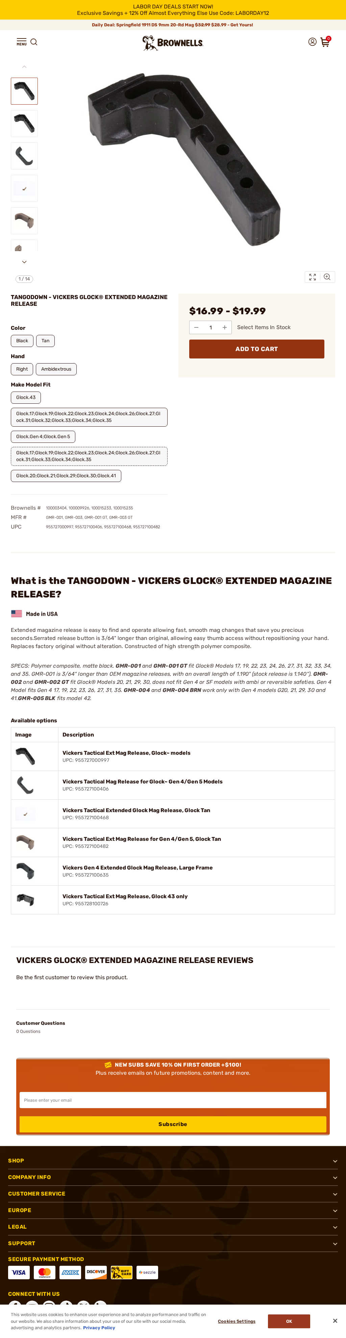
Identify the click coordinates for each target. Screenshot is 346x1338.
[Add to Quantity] (224, 327)
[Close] (335, 1320)
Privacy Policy (99, 1327)
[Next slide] (24, 262)
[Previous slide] (24, 66)
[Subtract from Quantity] (196, 327)
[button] (21, 41)
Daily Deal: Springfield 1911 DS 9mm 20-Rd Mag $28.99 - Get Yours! (173, 24)
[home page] (173, 43)
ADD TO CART (257, 349)
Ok (289, 1321)
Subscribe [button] (173, 1124)
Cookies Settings (236, 1321)
